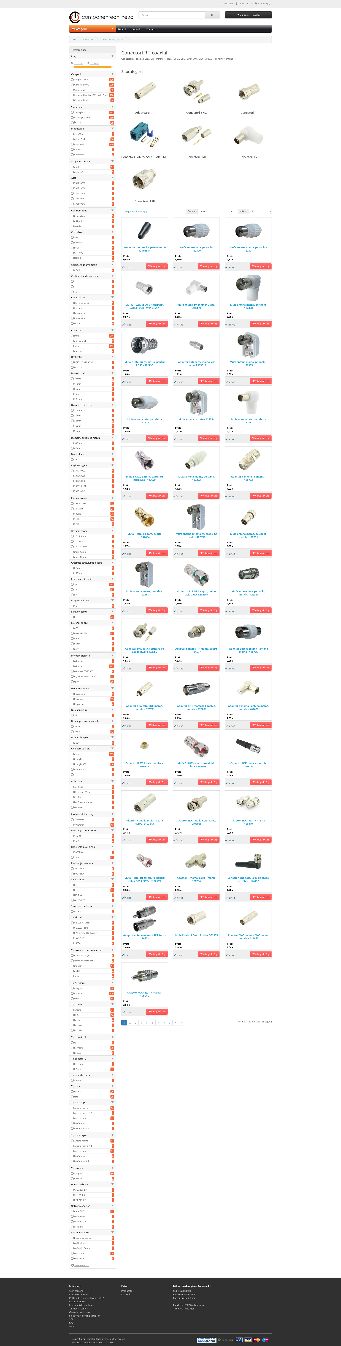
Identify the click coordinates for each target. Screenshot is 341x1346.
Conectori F (79, 89)
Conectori (88, 39)
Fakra (77, 1020)
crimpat (78, 666)
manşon (78, 965)
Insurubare (79, 318)
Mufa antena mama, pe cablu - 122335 (248, 363)
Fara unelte (79, 313)
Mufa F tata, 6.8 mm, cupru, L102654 (144, 535)
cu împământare (82, 1248)
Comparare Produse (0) (135, 211)
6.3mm (77, 448)
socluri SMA (80, 1221)
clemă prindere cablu (84, 960)
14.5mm (78, 443)
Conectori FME (81, 100)
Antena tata (80, 1118)
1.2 (75, 286)
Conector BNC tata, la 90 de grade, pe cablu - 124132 (248, 879)
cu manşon (79, 1258)
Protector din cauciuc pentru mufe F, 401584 (144, 249)
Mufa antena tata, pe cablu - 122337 (248, 421)
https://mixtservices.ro (113, 1339)
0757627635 (188, 1308)
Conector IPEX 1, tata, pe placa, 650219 (144, 765)
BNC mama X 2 (81, 1128)
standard (78, 226)
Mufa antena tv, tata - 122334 (196, 419)
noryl (76, 648)
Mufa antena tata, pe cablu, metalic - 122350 (248, 593)
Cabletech (79, 154)
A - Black (78, 786)
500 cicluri (79, 873)
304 (76, 237)
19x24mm (79, 824)
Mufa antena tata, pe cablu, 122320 (196, 249)
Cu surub (78, 308)
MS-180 (78, 367)
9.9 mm (78, 399)
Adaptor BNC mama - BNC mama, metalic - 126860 (248, 937)
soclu (76, 345)
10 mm (77, 378)
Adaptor (78, 988)
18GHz (77, 513)
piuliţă (77, 970)
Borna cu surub (81, 302)
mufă (76, 335)
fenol (76, 638)
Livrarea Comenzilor (79, 1294)
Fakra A (78, 1025)
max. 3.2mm (80, 551)
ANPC (72, 1326)
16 (75, 715)
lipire (76, 681)
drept (77, 753)
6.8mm (77, 388)
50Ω (76, 584)
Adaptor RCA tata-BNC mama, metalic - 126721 (144, 707)
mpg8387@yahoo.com (192, 1305)
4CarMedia (79, 134)
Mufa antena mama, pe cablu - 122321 (248, 249)
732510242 (79, 203)
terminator (79, 351)
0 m (76, 617)
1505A (77, 943)
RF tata (77, 1052)
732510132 (79, 198)
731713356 (79, 193)
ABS (76, 628)
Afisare (243, 211)
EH (75, 884)
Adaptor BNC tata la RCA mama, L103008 (196, 822)
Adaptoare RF (81, 79)
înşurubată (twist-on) (84, 676)
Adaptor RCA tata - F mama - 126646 (144, 994)
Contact (150, 29)
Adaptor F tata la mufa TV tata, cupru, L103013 (145, 822)
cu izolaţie (79, 1253)
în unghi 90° (80, 764)
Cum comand (76, 1290)
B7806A (78, 242)
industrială (79, 215)
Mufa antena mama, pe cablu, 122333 (144, 593)
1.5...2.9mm (80, 536)
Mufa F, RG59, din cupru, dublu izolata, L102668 (196, 765)
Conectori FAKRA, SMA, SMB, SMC (91, 94)
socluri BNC (80, 1216)
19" (76, 459)
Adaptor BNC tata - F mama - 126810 (248, 822)
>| (181, 1022)
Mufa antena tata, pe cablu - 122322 (144, 421)
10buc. (77, 731)
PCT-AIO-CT (80, 1200)
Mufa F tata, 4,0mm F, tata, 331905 (196, 935)
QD (75, 1042)
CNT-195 (78, 252)
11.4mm (78, 410)
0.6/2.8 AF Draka (82, 922)
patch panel (80, 340)
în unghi (78, 759)
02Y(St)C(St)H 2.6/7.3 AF (86, 932)
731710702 (79, 183)
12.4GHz (78, 508)
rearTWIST (79, 900)
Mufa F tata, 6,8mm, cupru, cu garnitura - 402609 (144, 478)
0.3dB (77, 270)
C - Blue (78, 797)
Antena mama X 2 (83, 1113)
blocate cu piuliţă (82, 1237)
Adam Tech (79, 139)
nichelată (78, 171)
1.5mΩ (77, 835)
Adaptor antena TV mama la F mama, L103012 (196, 363)
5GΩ (76, 857)
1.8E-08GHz (80, 503)
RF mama (78, 1047)
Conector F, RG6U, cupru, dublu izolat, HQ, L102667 (196, 593)
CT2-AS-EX (79, 1194)
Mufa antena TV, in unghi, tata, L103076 (196, 306)
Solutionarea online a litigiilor (84, 1315)
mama (77, 1091)
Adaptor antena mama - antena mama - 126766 (248, 650)
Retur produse (77, 1301)
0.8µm (77, 568)
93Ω (76, 594)
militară (78, 221)
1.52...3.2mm (80, 546)
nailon (77, 643)
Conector (78, 993)
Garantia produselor (80, 1312)
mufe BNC (79, 1211)
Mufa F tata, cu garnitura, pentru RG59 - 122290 (145, 363)
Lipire (77, 323)
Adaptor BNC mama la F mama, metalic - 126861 (196, 707)
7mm (76, 394)
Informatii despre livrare (82, 1305)
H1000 (77, 258)
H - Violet (78, 807)
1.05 (76, 281)
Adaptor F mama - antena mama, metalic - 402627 (248, 707)
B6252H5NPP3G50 (83, 362)
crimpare (78, 661)
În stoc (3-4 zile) (82, 117)
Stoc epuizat (80, 112)
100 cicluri (79, 868)
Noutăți (122, 29)
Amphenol (79, 144)
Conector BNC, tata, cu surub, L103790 (248, 765)
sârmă (77, 911)
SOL (71, 1319)
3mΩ (76, 841)
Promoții (136, 29)
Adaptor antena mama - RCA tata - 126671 (144, 937)
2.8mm (77, 420)
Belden (77, 149)
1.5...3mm (79, 541)
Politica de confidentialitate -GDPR (87, 1298)
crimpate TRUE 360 (83, 671)
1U (75, 605)
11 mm (77, 383)
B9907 (77, 247)
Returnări (126, 1294)
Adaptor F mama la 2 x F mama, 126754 (196, 879)
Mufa (76, 998)
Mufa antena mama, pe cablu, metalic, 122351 (248, 535)
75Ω (76, 589)
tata (76, 1096)
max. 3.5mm (80, 556)
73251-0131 (80, 486)
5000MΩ (78, 852)
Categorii (80, 29)
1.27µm (78, 573)
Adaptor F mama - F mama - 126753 (248, 478)
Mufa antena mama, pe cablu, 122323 (196, 478)
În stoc (77, 122)
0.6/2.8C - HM (81, 927)
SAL (71, 1322)
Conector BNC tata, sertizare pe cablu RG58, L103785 (144, 650)
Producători (127, 1290)
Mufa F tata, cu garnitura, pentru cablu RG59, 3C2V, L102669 (145, 879)
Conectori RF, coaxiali (112, 39)
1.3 (75, 291)
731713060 (79, 188)
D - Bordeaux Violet (83, 802)
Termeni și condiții (78, 1308)
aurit (76, 166)
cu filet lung (80, 1243)
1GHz (77, 518)
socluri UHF (80, 1226)
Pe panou (78, 704)
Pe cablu (78, 698)
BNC (76, 1014)
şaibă (77, 976)
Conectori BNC (81, 84)
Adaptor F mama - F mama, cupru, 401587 (196, 650)
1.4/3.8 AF (79, 938)
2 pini (77, 742)
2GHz (77, 524)
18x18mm (79, 819)
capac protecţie (82, 955)
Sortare (192, 211)
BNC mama (80, 1123)
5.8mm (77, 430)
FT (75, 890)
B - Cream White (82, 791)
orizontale (79, 769)
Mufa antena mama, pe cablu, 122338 (248, 306)
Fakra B (78, 1030)
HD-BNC (78, 895)
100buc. (78, 726)
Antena (77, 1009)
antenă (77, 1080)
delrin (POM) (80, 633)
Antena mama (81, 1107)
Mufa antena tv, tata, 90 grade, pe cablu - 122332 (196, 535)
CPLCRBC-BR (80, 1189)
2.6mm (77, 415)
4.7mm (77, 425)
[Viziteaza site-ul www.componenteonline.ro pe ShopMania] (206, 1340)
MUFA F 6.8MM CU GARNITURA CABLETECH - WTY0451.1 (144, 306)
